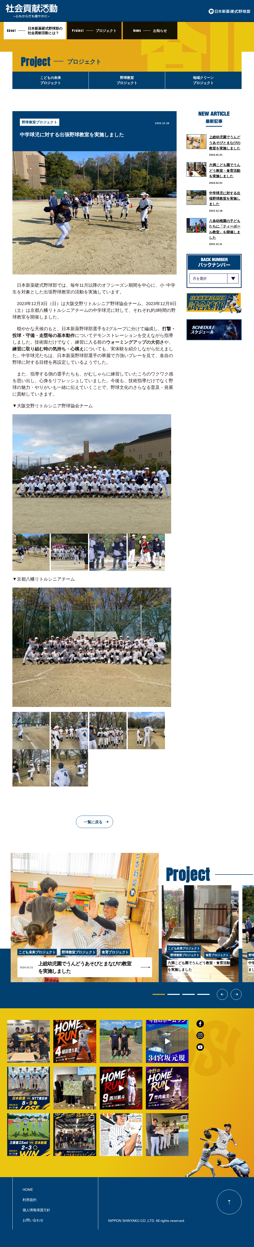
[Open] (28, 1041)
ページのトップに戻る (229, 1202)
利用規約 (29, 1200)
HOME (28, 1190)
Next (241, 994)
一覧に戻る (93, 822)
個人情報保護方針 (36, 1210)
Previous (227, 994)
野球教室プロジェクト (39, 122)
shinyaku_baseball (28, 1024)
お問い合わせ (33, 1220)
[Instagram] (45, 1058)
